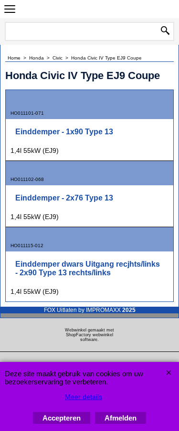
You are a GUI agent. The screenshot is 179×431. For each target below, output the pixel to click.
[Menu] (9, 10)
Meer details (83, 397)
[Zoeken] (165, 31)
